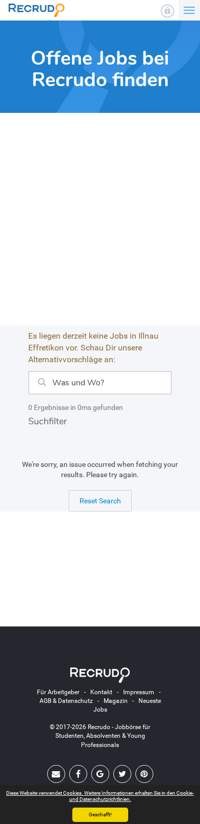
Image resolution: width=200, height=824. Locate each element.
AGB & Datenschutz (66, 700)
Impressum (138, 692)
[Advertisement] (100, 225)
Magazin (116, 700)
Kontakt (101, 692)
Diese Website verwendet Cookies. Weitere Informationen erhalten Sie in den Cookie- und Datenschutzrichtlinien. (100, 796)
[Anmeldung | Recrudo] (167, 11)
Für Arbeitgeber (58, 692)
